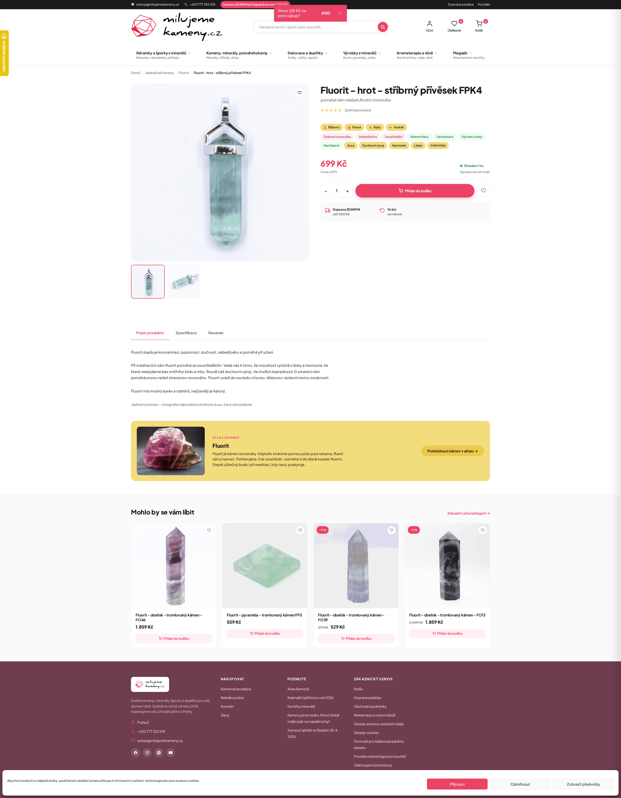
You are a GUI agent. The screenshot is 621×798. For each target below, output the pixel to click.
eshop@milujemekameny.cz (157, 4)
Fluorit (184, 73)
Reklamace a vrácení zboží (374, 715)
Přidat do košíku (418, 191)
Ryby (375, 127)
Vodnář (396, 127)
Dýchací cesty (472, 137)
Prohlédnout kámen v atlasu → (452, 451)
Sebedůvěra (368, 137)
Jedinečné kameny (159, 73)
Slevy (225, 715)
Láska (418, 145)
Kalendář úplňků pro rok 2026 (310, 697)
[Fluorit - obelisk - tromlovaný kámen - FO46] (173, 565)
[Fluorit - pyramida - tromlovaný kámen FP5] (264, 565)
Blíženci (332, 127)
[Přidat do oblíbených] (299, 92)
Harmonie (399, 145)
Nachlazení (331, 145)
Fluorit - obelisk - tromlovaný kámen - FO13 (447, 615)
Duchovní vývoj (373, 145)
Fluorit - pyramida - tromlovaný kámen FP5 (264, 615)
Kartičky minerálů (301, 706)
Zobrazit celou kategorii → (468, 513)
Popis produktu (150, 332)
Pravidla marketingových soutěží (380, 756)
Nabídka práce (232, 697)
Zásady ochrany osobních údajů (379, 724)
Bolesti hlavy (419, 137)
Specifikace (186, 332)
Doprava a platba (461, 4)
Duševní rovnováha (337, 137)
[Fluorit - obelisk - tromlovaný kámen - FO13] (447, 565)
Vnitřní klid (437, 145)
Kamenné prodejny (236, 689)
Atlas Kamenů (298, 689)
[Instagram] (147, 752)
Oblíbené (455, 26)
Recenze (215, 332)
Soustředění (393, 137)
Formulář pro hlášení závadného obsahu (379, 744)
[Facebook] (135, 752)
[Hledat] (383, 27)
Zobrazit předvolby (583, 784)
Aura (350, 145)
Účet (429, 30)
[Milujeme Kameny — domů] (177, 27)
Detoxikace (445, 137)
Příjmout (457, 784)
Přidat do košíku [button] (176, 638)
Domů (135, 73)
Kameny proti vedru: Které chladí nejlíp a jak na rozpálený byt (313, 718)
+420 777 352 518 (202, 4)
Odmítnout (520, 784)
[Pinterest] (158, 752)
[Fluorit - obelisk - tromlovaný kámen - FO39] (356, 565)
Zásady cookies (366, 732)
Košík (481, 26)
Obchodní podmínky (370, 706)
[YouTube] (170, 752)
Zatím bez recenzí (358, 110)
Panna (354, 127)
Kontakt (484, 4)
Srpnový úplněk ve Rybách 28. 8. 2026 (312, 733)
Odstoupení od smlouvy (373, 765)
